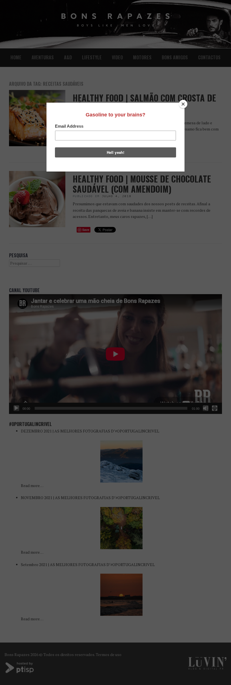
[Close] (183, 104)
